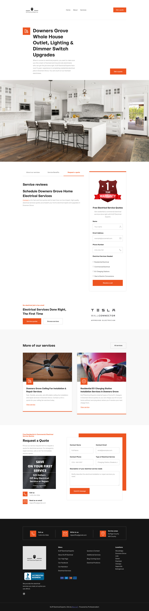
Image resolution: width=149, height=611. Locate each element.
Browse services (53, 321)
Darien (117, 558)
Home (68, 10)
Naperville (118, 566)
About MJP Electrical (65, 555)
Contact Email (101, 445)
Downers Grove (120, 553)
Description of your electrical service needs (86, 469)
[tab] (33, 173)
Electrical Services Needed (103, 256)
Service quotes (32, 321)
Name (95, 221)
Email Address (98, 233)
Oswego (118, 564)
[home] (32, 10)
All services (118, 345)
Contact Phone (75, 457)
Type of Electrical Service (105, 457)
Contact (26, 200)
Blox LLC (75, 607)
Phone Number (98, 245)
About (75, 10)
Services (83, 10)
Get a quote (120, 10)
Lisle (116, 556)
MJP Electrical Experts (66, 551)
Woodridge (119, 551)
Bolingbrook (119, 569)
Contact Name (75, 445)
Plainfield (118, 561)
